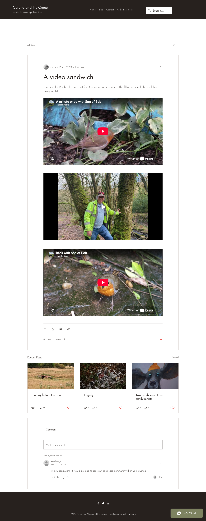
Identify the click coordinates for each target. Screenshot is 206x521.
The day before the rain (46, 395)
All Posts (31, 44)
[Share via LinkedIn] (60, 328)
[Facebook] (98, 503)
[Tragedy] (103, 376)
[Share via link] (68, 328)
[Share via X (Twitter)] (52, 328)
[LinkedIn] (107, 503)
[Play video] (103, 206)
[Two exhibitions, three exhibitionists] (155, 376)
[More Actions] (161, 463)
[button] (174, 45)
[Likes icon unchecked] (53, 477)
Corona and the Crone (30, 7)
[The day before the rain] (51, 376)
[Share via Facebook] (45, 328)
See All (175, 356)
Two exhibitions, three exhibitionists (149, 397)
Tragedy (89, 395)
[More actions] (161, 67)
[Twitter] (103, 503)
